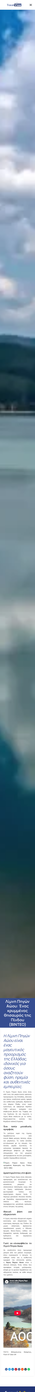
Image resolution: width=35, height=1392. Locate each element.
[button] (30, 4)
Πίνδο (17, 1104)
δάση (11, 1138)
